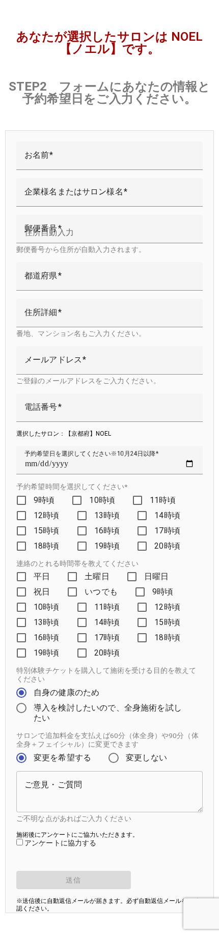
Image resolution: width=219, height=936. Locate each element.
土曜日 (97, 576)
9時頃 (44, 500)
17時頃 (167, 530)
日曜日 (156, 576)
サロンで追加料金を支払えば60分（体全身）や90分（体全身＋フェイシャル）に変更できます (107, 739)
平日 (42, 576)
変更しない (146, 757)
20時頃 (167, 546)
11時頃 (163, 500)
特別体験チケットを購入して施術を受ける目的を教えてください (106, 674)
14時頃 (167, 515)
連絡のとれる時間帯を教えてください (77, 563)
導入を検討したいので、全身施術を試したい (108, 713)
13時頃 (107, 515)
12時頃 (47, 515)
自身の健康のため (66, 692)
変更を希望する (62, 757)
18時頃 (47, 546)
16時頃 (107, 530)
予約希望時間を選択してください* (71, 487)
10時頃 (102, 500)
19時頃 (107, 546)
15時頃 (47, 530)
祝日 (42, 592)
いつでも (101, 592)
